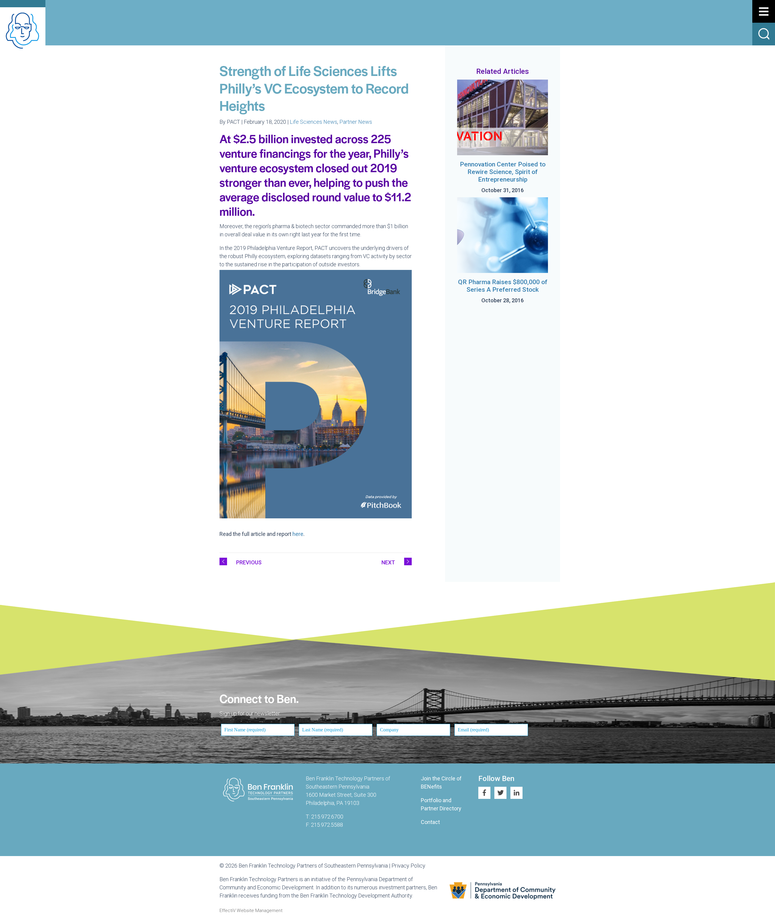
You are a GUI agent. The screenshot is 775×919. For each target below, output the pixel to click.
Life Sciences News (313, 122)
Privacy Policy (408, 865)
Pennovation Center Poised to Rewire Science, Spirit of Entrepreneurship (503, 172)
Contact (430, 822)
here (297, 534)
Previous (249, 562)
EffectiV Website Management (250, 910)
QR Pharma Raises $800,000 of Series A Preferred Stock (502, 285)
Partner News (355, 122)
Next (388, 562)
